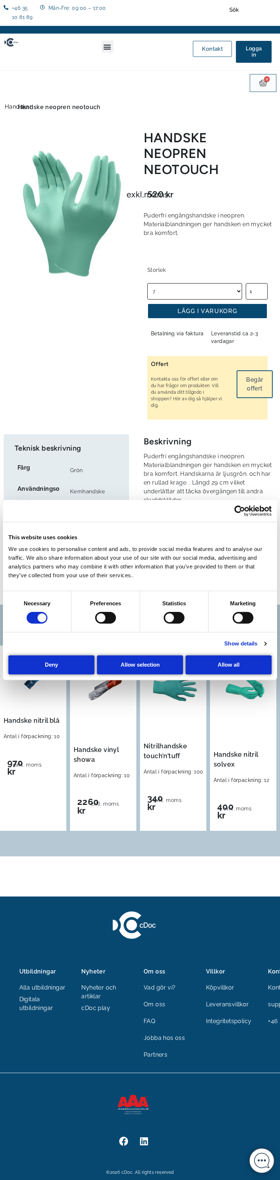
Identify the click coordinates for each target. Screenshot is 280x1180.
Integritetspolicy (229, 1021)
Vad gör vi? (159, 987)
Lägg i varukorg (207, 311)
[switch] (105, 618)
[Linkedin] (144, 1141)
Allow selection (140, 665)
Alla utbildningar (42, 987)
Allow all (229, 665)
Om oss (154, 1004)
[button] (107, 47)
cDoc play (95, 1007)
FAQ (149, 1021)
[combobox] (252, 10)
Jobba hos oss (164, 1037)
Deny (51, 665)
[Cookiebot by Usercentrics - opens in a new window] (240, 510)
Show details (240, 643)
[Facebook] (123, 1141)
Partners (155, 1054)
